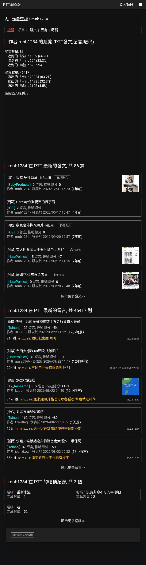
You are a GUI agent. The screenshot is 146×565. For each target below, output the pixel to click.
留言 (43, 30)
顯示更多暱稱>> (73, 521)
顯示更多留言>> (73, 467)
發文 (33, 30)
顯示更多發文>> (73, 296)
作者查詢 (20, 19)
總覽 (10, 30)
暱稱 (54, 30)
